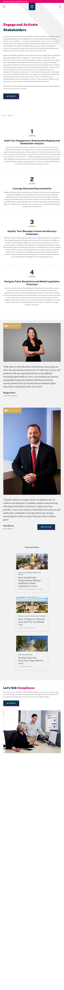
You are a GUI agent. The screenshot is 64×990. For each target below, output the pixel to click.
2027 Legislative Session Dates (16, 1)
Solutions (10, 115)
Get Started (11, 96)
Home (4, 115)
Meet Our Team (46, 527)
